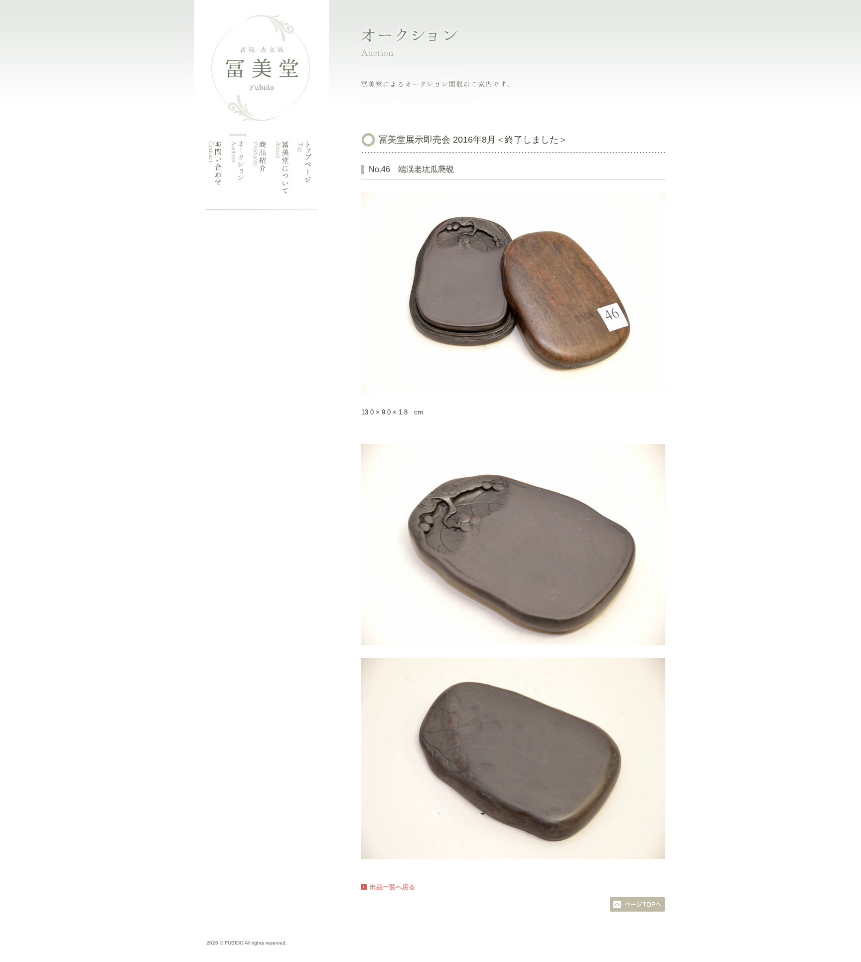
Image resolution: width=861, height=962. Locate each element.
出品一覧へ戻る (392, 887)
